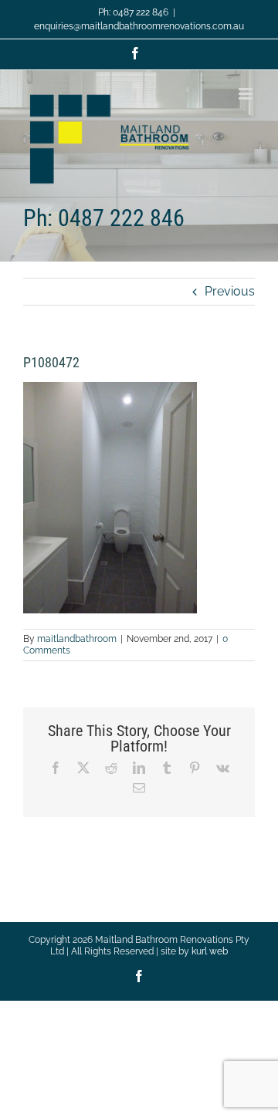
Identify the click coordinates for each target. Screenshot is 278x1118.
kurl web (210, 951)
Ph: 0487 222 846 (133, 12)
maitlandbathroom (77, 638)
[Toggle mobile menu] (247, 94)
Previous (230, 291)
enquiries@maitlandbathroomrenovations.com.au (139, 26)
